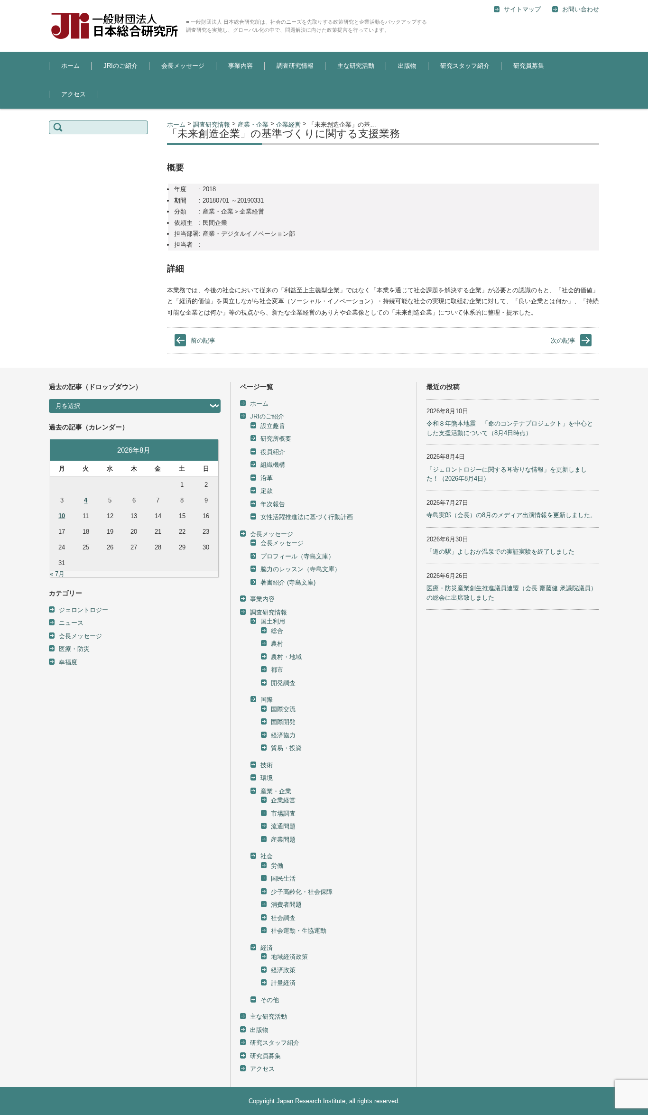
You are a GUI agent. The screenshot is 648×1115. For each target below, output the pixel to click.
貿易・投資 (286, 748)
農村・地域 (286, 656)
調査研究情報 (295, 65)
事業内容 (240, 65)
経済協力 (283, 735)
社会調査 (283, 917)
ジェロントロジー (83, 609)
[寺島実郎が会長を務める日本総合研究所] (114, 26)
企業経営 (283, 800)
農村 (277, 643)
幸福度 (68, 662)
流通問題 (283, 826)
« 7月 (57, 573)
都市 (277, 669)
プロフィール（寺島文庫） (297, 556)
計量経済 (283, 982)
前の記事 (203, 340)
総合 (365, 91)
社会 (266, 856)
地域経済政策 (289, 956)
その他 (269, 1000)
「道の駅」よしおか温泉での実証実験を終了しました (500, 551)
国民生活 (283, 878)
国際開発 (283, 721)
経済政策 (283, 970)
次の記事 (563, 340)
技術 (266, 765)
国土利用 (281, 91)
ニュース (71, 622)
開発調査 (283, 683)
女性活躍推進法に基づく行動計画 (306, 516)
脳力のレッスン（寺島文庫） (300, 569)
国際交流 (283, 709)
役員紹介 (272, 451)
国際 (266, 699)
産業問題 (283, 839)
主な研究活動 (355, 65)
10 (61, 516)
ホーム (70, 65)
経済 (266, 947)
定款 (266, 490)
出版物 (407, 65)
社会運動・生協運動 (298, 930)
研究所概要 (275, 438)
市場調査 (283, 813)
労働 (277, 865)
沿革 (266, 478)
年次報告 (272, 504)
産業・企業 (275, 791)
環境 (266, 777)
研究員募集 (528, 65)
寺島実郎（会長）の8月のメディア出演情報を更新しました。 (511, 515)
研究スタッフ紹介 (465, 65)
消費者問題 (286, 904)
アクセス (73, 94)
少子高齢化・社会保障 (302, 891)
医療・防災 (74, 648)
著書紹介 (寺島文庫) (287, 582)
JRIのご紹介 (120, 65)
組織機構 (272, 464)
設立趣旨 (108, 91)
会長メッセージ (182, 65)
